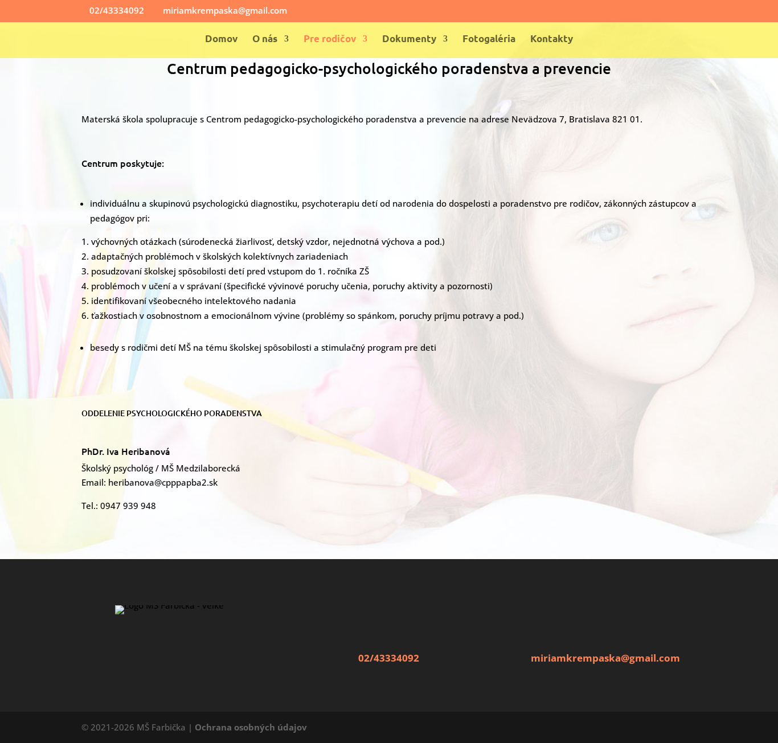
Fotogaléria (488, 39)
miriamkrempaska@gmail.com (605, 657)
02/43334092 (388, 657)
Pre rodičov (330, 39)
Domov (221, 39)
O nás (264, 39)
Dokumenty (409, 39)
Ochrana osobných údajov (251, 727)
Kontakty (551, 39)
